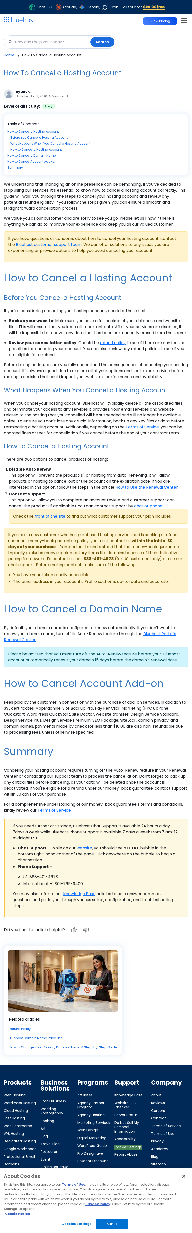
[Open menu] (185, 20)
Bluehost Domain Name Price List (35, 1038)
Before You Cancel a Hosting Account (39, 137)
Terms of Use (74, 1184)
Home (9, 55)
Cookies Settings (77, 1223)
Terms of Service (142, 427)
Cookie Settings (128, 1147)
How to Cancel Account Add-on (32, 161)
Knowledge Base (79, 894)
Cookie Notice (17, 1213)
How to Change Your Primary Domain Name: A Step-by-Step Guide (63, 1047)
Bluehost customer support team (49, 244)
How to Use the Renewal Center (147, 487)
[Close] (184, 1176)
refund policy (113, 343)
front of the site (50, 516)
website (84, 848)
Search (102, 41)
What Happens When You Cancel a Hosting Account (50, 143)
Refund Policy (20, 1028)
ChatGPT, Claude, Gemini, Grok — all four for (101, 6)
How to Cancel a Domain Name (32, 155)
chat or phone (148, 506)
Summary (15, 167)
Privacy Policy (98, 1204)
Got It (112, 1223)
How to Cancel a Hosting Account (33, 131)
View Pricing (160, 21)
